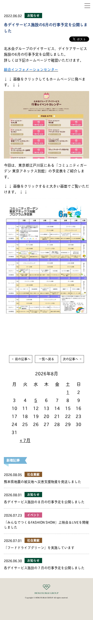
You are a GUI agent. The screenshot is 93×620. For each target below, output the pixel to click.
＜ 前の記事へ (20, 358)
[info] (46, 93)
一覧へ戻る (46, 358)
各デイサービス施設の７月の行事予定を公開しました (44, 567)
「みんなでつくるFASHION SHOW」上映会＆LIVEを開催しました (46, 524)
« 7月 (25, 440)
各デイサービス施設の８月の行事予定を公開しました (44, 501)
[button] (87, 6)
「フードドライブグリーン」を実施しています (39, 547)
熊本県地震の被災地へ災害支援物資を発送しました (42, 481)
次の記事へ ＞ (72, 358)
